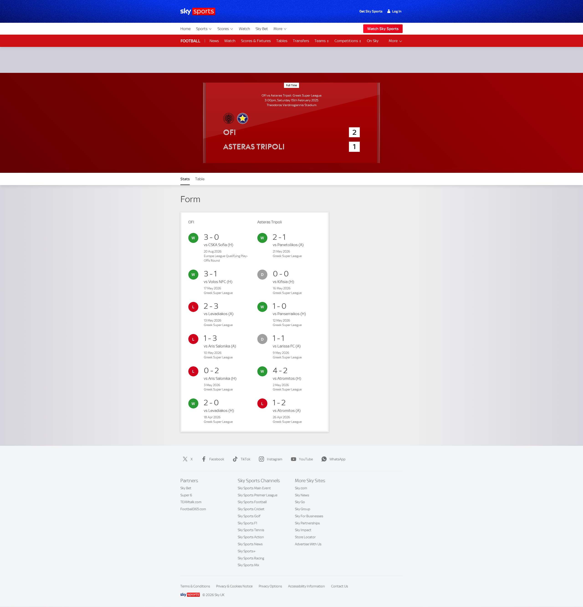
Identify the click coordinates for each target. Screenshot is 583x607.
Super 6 (186, 495)
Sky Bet (262, 28)
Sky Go (300, 502)
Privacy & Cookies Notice (234, 586)
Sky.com (301, 488)
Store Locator (305, 537)
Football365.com (193, 509)
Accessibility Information (306, 586)
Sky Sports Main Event (254, 488)
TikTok (245, 459)
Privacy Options (270, 586)
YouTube (306, 459)
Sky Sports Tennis (251, 530)
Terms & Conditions (195, 586)
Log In (396, 11)
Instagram (274, 459)
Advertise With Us (308, 544)
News (214, 40)
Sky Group (302, 509)
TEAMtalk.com (191, 502)
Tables (281, 40)
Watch (244, 28)
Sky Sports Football (252, 502)
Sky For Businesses (309, 516)
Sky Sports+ (247, 551)
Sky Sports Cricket (251, 509)
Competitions (347, 40)
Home (185, 28)
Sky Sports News (250, 544)
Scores (223, 28)
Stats (185, 179)
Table (200, 179)
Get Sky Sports (370, 11)
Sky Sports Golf (249, 516)
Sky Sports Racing (251, 558)
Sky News (302, 495)
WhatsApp (337, 459)
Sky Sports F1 (247, 523)
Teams (321, 40)
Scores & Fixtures (256, 40)
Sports (201, 28)
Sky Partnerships (307, 523)
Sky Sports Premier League (257, 495)
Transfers (301, 40)
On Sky (372, 40)
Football (190, 40)
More (278, 28)
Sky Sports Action (251, 537)
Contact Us (339, 586)
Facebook (216, 459)
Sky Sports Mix (248, 565)
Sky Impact (303, 530)
